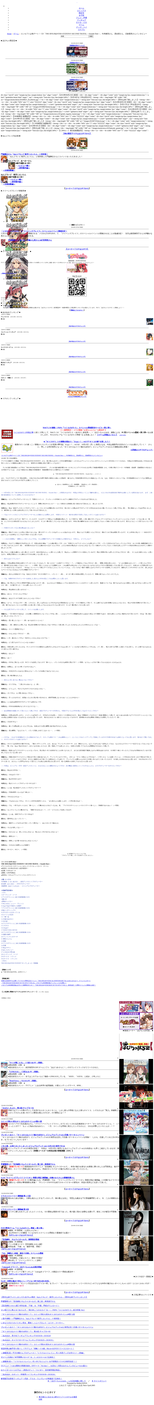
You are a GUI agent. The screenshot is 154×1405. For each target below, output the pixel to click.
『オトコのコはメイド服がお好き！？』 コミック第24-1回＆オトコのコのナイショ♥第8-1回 (38, 1344)
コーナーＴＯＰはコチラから (77, 188)
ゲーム (81, 25)
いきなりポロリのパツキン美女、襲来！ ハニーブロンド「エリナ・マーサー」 (32, 1323)
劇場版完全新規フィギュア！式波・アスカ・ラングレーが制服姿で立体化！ (31, 1379)
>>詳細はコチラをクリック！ (9, 273)
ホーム (81, 8)
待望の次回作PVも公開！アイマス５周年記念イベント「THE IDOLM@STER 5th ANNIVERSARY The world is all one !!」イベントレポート (46, 981)
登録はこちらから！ (77, 310)
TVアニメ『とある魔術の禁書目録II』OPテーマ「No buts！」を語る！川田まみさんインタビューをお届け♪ (44, 1366)
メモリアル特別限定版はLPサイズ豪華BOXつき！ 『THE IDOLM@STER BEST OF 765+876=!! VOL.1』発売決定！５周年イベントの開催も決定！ (48, 985)
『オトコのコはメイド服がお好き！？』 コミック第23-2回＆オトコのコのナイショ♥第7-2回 (38, 1314)
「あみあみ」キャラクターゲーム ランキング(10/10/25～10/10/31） (27, 1340)
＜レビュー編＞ (23, 166)
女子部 (81, 15)
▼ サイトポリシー (99, 1381)
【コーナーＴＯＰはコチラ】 (77, 249)
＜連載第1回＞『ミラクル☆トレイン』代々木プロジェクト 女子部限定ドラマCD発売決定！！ (39, 1361)
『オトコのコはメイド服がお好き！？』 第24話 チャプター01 (26, 1331)
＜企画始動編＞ (9, 170)
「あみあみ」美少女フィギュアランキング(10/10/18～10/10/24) (26, 1336)
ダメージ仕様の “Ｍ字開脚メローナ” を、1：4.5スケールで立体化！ (28, 1357)
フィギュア (81, 20)
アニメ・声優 (81, 18)
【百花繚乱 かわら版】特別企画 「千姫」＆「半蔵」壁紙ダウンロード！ (30, 1306)
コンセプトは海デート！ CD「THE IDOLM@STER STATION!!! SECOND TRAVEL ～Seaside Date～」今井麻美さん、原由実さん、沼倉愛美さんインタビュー (52, 455)
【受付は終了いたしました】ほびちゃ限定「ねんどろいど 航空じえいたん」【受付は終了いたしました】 (44, 1297)
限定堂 (81, 13)
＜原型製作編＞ (23, 168)
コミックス (81, 11)
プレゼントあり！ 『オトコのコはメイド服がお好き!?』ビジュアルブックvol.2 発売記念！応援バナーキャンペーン (47, 1327)
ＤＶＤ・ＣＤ (81, 22)
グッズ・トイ (81, 27)
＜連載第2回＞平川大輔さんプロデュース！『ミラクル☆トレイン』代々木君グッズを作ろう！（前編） (43, 1353)
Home (9, 34)
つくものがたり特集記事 (23, 432)
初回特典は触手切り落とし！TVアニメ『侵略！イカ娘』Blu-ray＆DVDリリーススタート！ (37, 1349)
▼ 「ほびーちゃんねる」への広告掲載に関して (66, 1381)
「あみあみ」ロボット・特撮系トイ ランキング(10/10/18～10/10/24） (28, 1374)
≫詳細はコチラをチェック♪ (142, 450)
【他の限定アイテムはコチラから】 (77, 133)
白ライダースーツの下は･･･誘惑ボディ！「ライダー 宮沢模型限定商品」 (31, 1370)
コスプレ (81, 30)
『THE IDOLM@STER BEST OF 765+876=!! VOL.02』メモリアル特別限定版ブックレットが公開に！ (34, 983)
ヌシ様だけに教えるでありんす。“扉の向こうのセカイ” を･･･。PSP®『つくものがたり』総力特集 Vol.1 (43, 1310)
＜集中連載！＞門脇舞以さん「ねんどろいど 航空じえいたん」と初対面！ (31, 1318)
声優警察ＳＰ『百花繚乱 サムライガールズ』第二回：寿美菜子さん (28, 1301)
